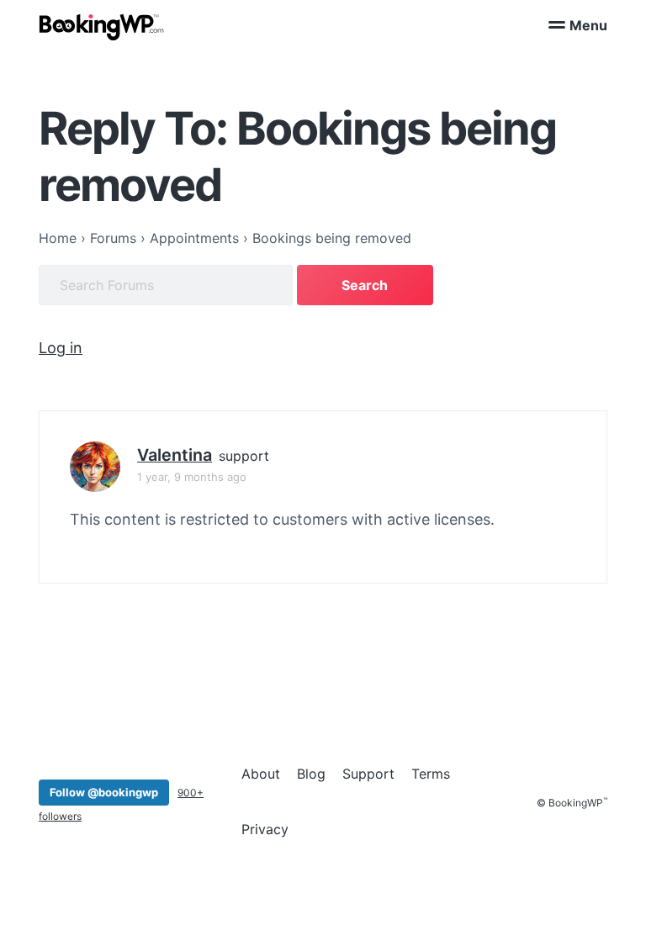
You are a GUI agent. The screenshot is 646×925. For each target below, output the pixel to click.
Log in (60, 348)
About (260, 773)
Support (368, 773)
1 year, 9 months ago (191, 477)
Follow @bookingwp (104, 792)
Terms (430, 773)
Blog (311, 773)
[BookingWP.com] (102, 27)
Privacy (265, 829)
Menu (588, 25)
